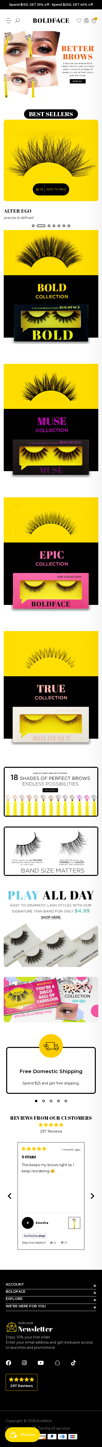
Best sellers (51, 114)
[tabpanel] (51, 170)
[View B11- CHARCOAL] (74, 1223)
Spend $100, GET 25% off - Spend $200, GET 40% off (51, 4)
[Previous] (10, 1196)
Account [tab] (15, 1284)
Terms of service (54, 1428)
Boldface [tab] (16, 1291)
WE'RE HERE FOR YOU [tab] (26, 1306)
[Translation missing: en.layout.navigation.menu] (8, 20)
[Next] (92, 1196)
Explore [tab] (14, 1298)
